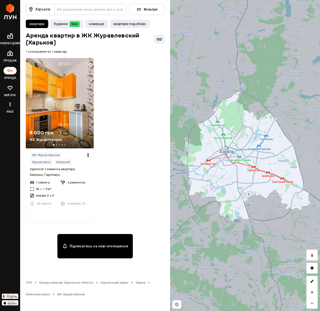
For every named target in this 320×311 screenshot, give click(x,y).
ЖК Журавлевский (46, 155)
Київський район (38, 294)
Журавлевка (41, 162)
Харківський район (114, 282)
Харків (140, 282)
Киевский (63, 162)
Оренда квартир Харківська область (66, 282)
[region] (245, 155)
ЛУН (29, 282)
